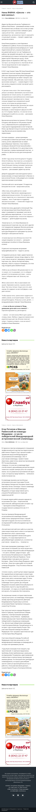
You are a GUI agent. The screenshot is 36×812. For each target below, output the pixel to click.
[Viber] (14, 330)
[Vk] (13, 795)
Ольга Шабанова (10, 18)
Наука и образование (17, 8)
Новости (9, 8)
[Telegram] (9, 330)
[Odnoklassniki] (3, 330)
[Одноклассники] (22, 795)
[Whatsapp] (11, 330)
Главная (4, 8)
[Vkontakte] (6, 330)
